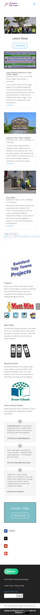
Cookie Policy (8, 586)
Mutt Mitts (9, 325)
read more (9, 105)
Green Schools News (13, 405)
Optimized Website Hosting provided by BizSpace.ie (20, 611)
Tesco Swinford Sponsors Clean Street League (19, 73)
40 (25, 236)
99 (34, 236)
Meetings (28, 140)
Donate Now (20, 515)
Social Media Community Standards (16, 579)
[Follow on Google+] (5, 553)
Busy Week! (10, 197)
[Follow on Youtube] (5, 546)
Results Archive (11, 363)
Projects (8, 283)
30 (21, 236)
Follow (12, 531)
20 (18, 236)
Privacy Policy (19, 586)
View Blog (20, 45)
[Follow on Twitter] (5, 538)
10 (28, 31)
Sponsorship (21, 79)
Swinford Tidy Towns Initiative (18, 138)
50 (28, 236)
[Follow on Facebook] (5, 531)
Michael (11, 76)
